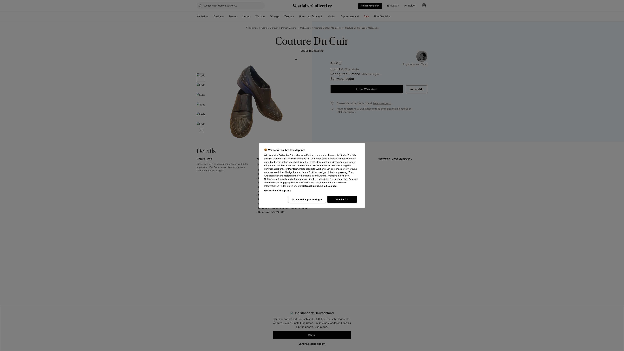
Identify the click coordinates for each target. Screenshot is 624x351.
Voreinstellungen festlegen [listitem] (307, 199)
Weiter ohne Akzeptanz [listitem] (277, 190)
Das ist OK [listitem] (342, 199)
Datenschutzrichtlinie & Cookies (319, 186)
